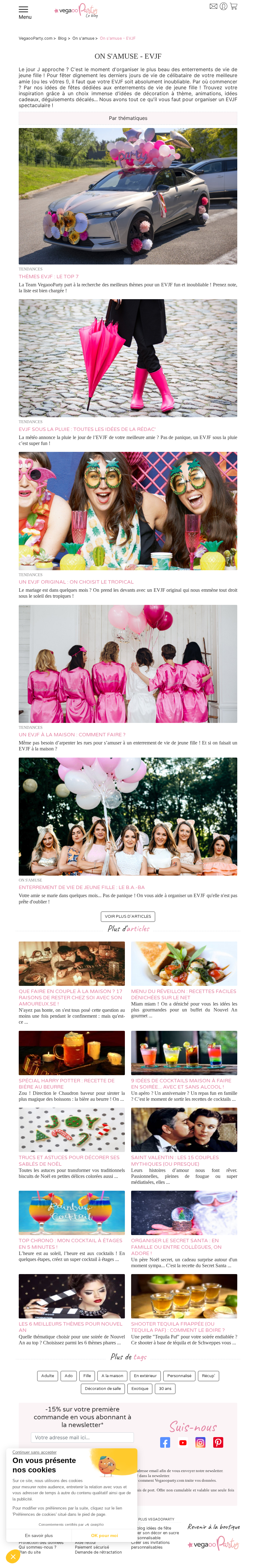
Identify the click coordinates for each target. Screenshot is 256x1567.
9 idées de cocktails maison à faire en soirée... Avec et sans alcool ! (181, 1084)
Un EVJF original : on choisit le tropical (76, 582)
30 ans (165, 1388)
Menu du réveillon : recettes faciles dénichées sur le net (183, 994)
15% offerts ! (212, 11)
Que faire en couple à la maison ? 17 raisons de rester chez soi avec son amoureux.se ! (70, 997)
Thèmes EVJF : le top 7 (49, 277)
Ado (69, 1375)
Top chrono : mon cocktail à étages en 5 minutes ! (70, 1244)
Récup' (208, 1375)
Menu (25, 17)
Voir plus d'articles (128, 916)
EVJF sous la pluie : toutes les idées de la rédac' (87, 429)
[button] (13, 1556)
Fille (87, 1375)
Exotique (139, 1388)
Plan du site (30, 1552)
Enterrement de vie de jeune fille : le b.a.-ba (82, 887)
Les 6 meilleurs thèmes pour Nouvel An (70, 1327)
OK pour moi (104, 1535)
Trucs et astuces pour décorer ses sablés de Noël (69, 1160)
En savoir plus (39, 1535)
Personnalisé (179, 1375)
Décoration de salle (103, 1388)
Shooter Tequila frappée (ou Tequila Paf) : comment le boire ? (178, 1327)
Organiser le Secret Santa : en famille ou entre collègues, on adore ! (176, 1247)
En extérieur (145, 1375)
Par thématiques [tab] (128, 118)
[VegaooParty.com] (76, 11)
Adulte (47, 1375)
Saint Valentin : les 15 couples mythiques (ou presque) (175, 1160)
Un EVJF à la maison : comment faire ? (72, 735)
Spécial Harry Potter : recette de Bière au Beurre (67, 1084)
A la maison (112, 1375)
